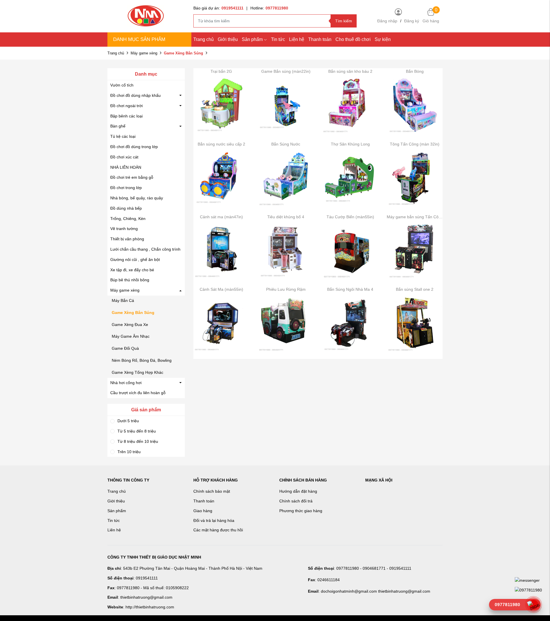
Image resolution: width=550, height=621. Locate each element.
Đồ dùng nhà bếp (126, 208)
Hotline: (269, 8)
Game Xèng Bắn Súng (133, 312)
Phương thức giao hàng (300, 510)
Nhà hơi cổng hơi (126, 382)
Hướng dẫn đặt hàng (298, 491)
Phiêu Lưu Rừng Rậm (286, 289)
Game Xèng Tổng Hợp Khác (137, 372)
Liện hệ (296, 39)
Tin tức (278, 39)
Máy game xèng (144, 53)
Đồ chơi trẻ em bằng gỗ (131, 177)
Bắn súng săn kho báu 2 (350, 71)
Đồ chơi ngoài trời (126, 105)
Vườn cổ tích (121, 85)
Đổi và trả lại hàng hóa (213, 520)
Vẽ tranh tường (124, 228)
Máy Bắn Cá (123, 300)
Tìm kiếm (343, 21)
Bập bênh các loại (126, 116)
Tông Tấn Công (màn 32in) (414, 144)
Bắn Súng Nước (285, 144)
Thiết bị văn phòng (127, 239)
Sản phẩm (252, 39)
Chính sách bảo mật (211, 491)
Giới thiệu (228, 39)
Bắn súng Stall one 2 (414, 289)
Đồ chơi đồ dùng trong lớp (134, 146)
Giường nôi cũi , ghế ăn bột (135, 259)
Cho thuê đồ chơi (353, 39)
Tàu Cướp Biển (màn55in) (350, 217)
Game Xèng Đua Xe (130, 324)
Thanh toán (319, 39)
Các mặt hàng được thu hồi (218, 530)
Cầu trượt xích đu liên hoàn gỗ (138, 392)
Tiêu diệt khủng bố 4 (285, 217)
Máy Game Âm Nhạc (131, 336)
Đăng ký (411, 21)
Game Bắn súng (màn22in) (286, 71)
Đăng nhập (387, 21)
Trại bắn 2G (221, 71)
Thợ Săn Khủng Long (350, 144)
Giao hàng (202, 510)
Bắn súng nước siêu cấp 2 (221, 144)
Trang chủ (203, 39)
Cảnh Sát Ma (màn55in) (221, 289)
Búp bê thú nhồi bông (129, 280)
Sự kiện (383, 39)
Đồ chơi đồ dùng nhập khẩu (135, 95)
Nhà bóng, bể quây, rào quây (136, 198)
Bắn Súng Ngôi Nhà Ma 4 (350, 289)
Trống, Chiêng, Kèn (128, 218)
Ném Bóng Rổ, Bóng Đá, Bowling (142, 360)
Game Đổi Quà (125, 348)
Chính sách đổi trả (296, 501)
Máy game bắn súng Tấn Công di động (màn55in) (415, 217)
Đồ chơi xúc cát (124, 157)
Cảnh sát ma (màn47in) (221, 217)
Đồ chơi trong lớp (126, 187)
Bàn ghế (117, 126)
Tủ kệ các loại (122, 136)
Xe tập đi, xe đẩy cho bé (132, 270)
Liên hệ (114, 530)
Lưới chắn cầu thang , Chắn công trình (145, 249)
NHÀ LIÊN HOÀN (125, 167)
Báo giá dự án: (218, 8)
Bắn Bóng (415, 71)
